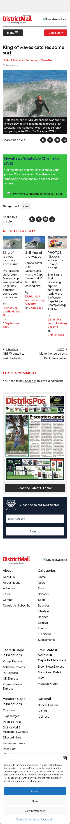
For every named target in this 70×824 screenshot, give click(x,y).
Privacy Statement (42, 819)
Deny (35, 801)
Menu (8, 32)
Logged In (29, 381)
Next (60, 349)
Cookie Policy (23, 819)
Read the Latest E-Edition (35, 488)
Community (56, 32)
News (26, 206)
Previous (12, 349)
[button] (64, 758)
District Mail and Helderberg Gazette (27, 60)
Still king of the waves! (33, 254)
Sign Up (35, 531)
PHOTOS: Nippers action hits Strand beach (55, 260)
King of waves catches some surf (10, 258)
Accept (35, 791)
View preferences (35, 810)
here (24, 174)
